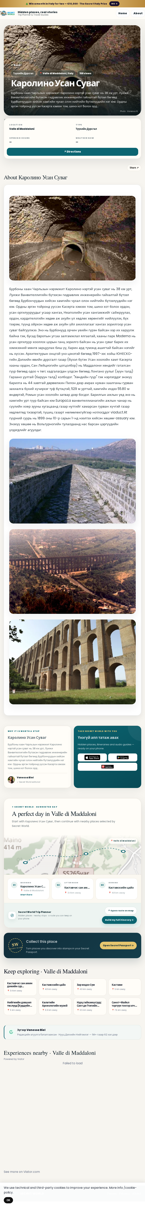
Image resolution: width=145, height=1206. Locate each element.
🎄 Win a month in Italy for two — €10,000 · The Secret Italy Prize (71, 3)
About (138, 13)
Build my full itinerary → (119, 919)
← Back (16, 65)
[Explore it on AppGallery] (107, 767)
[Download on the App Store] (92, 757)
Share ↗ (134, 167)
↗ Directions (72, 152)
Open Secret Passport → (118, 945)
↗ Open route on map (121, 910)
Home (122, 13)
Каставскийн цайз (121, 888)
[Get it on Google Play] (122, 757)
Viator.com (31, 1172)
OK (8, 1200)
